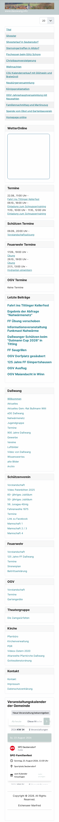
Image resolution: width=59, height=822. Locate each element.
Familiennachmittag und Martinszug (27, 104)
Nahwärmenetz (16, 418)
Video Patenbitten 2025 (21, 489)
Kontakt (11, 679)
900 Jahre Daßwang (19, 432)
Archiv (11, 466)
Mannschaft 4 (15, 533)
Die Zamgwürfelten (18, 617)
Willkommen (14, 398)
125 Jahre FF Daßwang (20, 556)
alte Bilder (13, 461)
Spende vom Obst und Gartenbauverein (29, 111)
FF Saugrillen (16, 350)
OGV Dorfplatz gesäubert (26, 356)
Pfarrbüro (12, 636)
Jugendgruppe (15, 422)
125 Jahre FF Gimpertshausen (29, 362)
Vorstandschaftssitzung (20, 234)
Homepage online (16, 117)
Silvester (11, 35)
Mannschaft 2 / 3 (17, 528)
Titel (8, 29)
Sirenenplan (14, 566)
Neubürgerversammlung (20, 82)
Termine (11, 427)
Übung (11, 255)
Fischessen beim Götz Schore (23, 54)
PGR (9, 646)
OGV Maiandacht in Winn (25, 374)
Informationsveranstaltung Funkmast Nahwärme (27, 329)
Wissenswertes (16, 456)
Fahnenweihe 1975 (17, 509)
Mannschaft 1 (15, 523)
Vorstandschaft (16, 484)
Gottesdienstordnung (19, 660)
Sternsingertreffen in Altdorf (22, 48)
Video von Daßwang (19, 451)
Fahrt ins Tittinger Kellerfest (23, 199)
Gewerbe (12, 437)
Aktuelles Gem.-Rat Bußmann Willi (26, 408)
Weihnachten (13, 66)
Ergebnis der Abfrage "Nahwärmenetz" (23, 313)
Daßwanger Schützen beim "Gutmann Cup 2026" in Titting (27, 340)
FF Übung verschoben (23, 321)
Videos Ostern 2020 (18, 650)
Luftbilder (12, 447)
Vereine (11, 442)
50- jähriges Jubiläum (19, 499)
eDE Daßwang (15, 413)
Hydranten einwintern (19, 270)
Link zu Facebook (17, 518)
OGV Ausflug (17, 368)
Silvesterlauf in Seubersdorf (22, 41)
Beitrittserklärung (17, 571)
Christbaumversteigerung (21, 60)
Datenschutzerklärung (20, 688)
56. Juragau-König (17, 504)
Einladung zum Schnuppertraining (26, 206)
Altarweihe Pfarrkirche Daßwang (25, 655)
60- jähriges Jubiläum (19, 494)
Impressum (13, 683)
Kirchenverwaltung (18, 641)
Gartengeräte (15, 599)
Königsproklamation (17, 88)
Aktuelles (12, 403)
